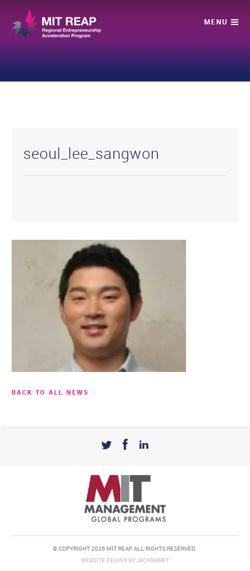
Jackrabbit (153, 560)
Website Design (104, 560)
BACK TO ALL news (50, 392)
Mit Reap (56, 24)
